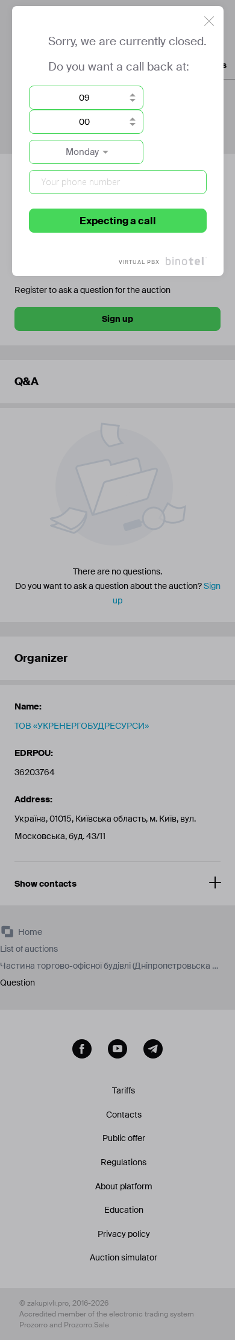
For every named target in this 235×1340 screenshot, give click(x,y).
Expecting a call (118, 221)
